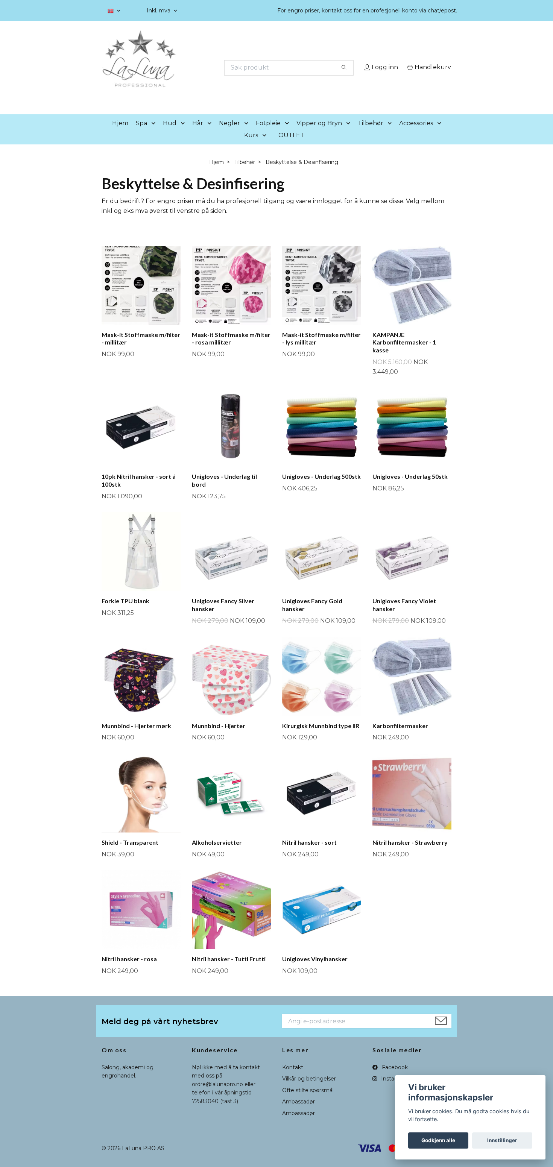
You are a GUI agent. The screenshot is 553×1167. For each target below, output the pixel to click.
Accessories (416, 133)
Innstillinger (502, 1140)
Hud (169, 133)
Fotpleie (268, 133)
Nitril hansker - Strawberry (410, 852)
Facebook (394, 1077)
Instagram (394, 1089)
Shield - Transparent (130, 852)
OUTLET (291, 145)
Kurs (251, 145)
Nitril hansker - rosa (129, 969)
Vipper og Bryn (319, 133)
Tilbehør (370, 133)
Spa (141, 133)
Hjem (120, 133)
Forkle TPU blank (125, 611)
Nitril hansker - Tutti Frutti (229, 969)
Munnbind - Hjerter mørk (136, 736)
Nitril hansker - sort (309, 852)
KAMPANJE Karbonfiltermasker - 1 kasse (404, 352)
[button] (155, 134)
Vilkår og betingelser (309, 1089)
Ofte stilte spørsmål (308, 1100)
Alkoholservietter (217, 852)
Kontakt (292, 1077)
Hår (197, 133)
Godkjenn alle (438, 1140)
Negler (229, 133)
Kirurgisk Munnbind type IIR (320, 736)
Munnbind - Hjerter (218, 736)
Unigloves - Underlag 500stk (321, 487)
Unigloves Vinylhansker (315, 969)
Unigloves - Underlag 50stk (410, 487)
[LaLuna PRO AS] (189, 67)
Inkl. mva (159, 10)
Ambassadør (298, 1112)
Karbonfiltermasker (400, 736)
